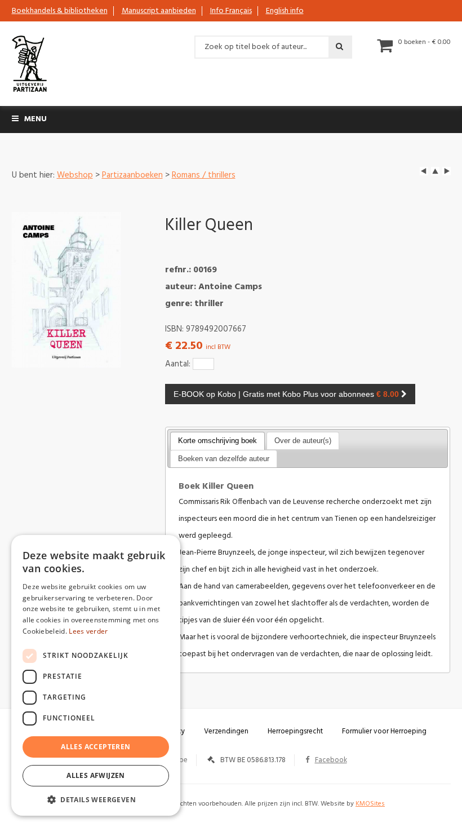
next (446, 171)
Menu (35, 119)
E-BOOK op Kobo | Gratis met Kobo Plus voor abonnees (286, 394)
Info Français (231, 11)
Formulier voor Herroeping (384, 731)
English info (285, 11)
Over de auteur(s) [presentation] (302, 440)
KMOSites (370, 804)
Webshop (75, 175)
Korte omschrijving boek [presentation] (217, 440)
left (424, 171)
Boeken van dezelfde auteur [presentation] (223, 458)
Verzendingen (226, 731)
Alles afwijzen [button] (95, 775)
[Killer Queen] (67, 290)
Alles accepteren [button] (95, 746)
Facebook (331, 760)
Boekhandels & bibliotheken (60, 11)
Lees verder (88, 631)
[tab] (217, 441)
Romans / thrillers (204, 175)
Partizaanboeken (132, 175)
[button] (96, 799)
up (435, 171)
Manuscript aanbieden (159, 11)
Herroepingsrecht (295, 731)
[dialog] (95, 675)
